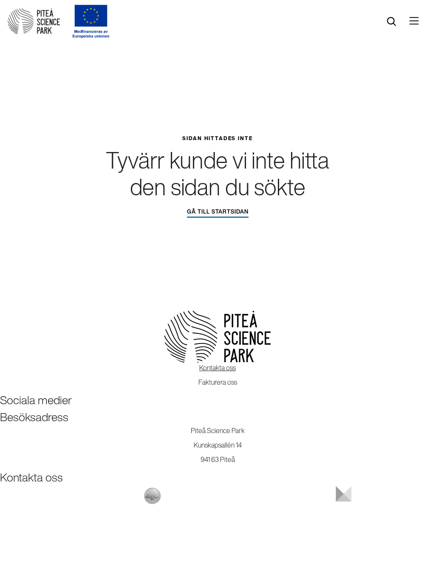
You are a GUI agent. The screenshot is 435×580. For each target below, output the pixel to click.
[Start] (34, 21)
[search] (391, 21)
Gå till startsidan (218, 211)
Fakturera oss (217, 382)
